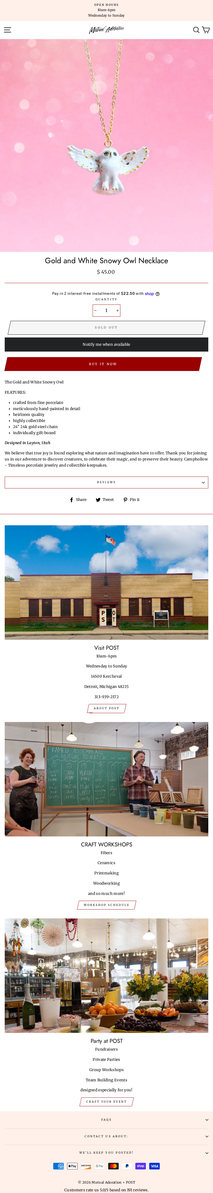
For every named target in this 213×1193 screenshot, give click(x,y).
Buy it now (103, 364)
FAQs (106, 1120)
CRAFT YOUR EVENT (106, 1102)
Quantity (106, 299)
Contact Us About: (106, 1136)
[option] (106, 10)
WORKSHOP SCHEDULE (107, 905)
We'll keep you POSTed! (106, 1152)
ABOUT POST (107, 708)
